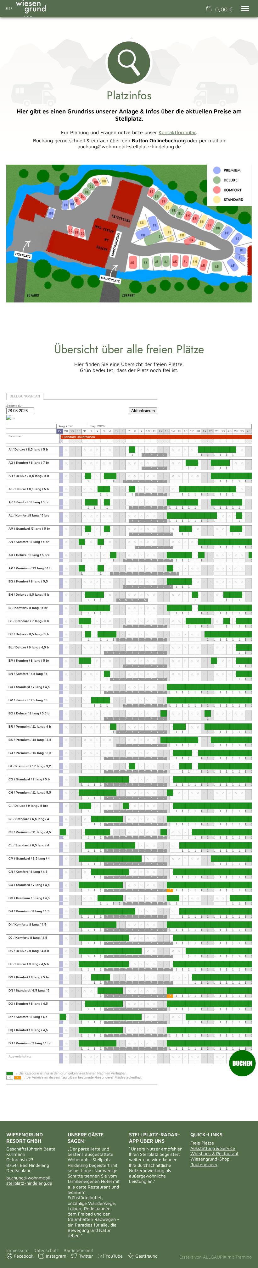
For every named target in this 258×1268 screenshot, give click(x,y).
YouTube (114, 1256)
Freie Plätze (202, 1142)
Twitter (86, 1256)
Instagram (56, 1256)
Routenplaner (203, 1164)
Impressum (17, 1250)
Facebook (23, 1256)
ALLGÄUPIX (214, 1257)
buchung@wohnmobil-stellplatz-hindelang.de (29, 1180)
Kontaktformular (177, 132)
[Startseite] (26, 8)
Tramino (243, 1257)
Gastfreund (146, 1256)
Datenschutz (46, 1250)
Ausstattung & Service (212, 1148)
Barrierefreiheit (78, 1250)
